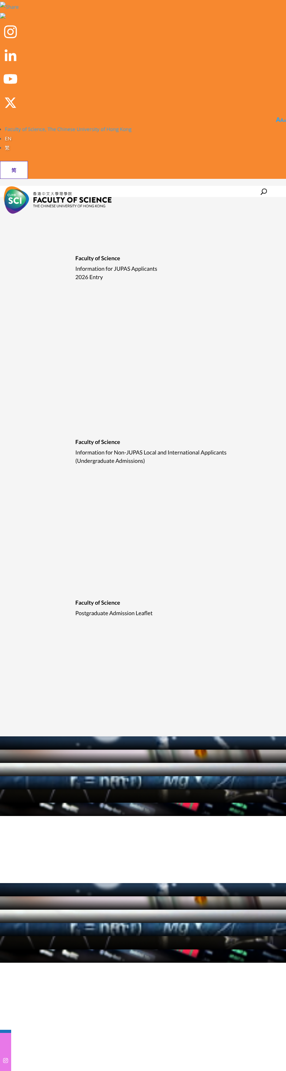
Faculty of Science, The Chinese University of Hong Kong (68, 129)
